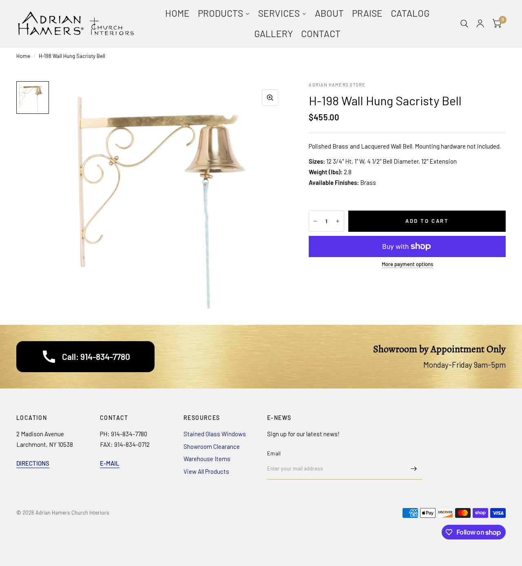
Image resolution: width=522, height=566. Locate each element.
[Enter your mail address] (414, 468)
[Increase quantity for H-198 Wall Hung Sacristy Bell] (338, 221)
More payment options (407, 264)
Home (23, 56)
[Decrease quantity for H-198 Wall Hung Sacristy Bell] (315, 221)
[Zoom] (270, 97)
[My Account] (480, 23)
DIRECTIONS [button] (32, 463)
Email (274, 453)
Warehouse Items (207, 458)
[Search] (464, 23)
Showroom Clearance (212, 446)
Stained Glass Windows (215, 433)
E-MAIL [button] (109, 463)
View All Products (206, 471)
